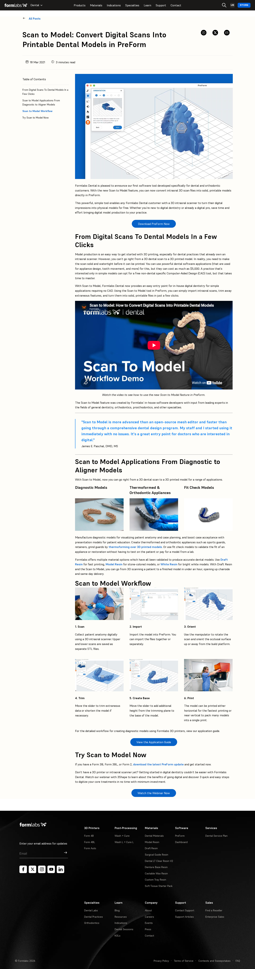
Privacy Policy (161, 960)
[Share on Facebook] (203, 32)
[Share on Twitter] (215, 32)
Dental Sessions (124, 929)
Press (148, 929)
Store (244, 5)
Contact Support (184, 910)
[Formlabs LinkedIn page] (60, 869)
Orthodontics (91, 923)
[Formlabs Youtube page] (51, 869)
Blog (117, 910)
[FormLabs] (15, 5)
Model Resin (114, 564)
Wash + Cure (122, 835)
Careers (149, 916)
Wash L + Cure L (124, 842)
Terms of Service (183, 960)
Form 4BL (89, 842)
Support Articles (184, 916)
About (148, 910)
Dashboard (181, 842)
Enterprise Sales (214, 916)
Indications (114, 5)
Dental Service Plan (216, 835)
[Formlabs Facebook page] (23, 869)
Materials (96, 5)
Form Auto (90, 848)
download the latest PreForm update (158, 764)
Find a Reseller (213, 910)
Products (79, 5)
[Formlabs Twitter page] (32, 869)
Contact (176, 5)
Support (161, 5)
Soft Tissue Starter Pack (158, 886)
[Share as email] (227, 32)
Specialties (132, 5)
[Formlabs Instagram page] (42, 869)
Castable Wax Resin (156, 873)
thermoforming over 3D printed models (135, 547)
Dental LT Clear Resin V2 (159, 861)
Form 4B (89, 835)
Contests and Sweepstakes (214, 960)
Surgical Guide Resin (156, 854)
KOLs (117, 935)
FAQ (238, 960)
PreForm (180, 835)
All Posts (35, 18)
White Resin (169, 564)
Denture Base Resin (156, 867)
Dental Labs (91, 910)
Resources (121, 916)
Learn (147, 5)
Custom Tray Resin (155, 879)
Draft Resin (151, 848)
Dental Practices (93, 916)
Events (149, 923)
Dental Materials (154, 835)
